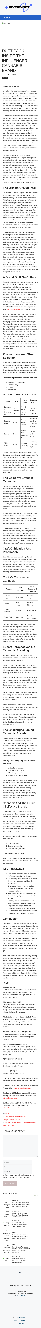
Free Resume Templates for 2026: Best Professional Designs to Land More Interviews (21, 1249)
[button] (36, 17)
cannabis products (13, 309)
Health (5, 78)
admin (4, 75)
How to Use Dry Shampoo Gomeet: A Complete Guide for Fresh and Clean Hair (20, 1204)
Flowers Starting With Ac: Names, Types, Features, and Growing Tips (20, 1215)
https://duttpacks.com (10, 1098)
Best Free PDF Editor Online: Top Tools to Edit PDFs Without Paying (20, 1236)
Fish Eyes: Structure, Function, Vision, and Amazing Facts (19, 1260)
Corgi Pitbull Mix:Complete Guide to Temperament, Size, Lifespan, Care (20, 1224)
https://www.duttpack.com (23, 1088)
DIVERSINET (22, 1295)
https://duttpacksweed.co (12, 1108)
